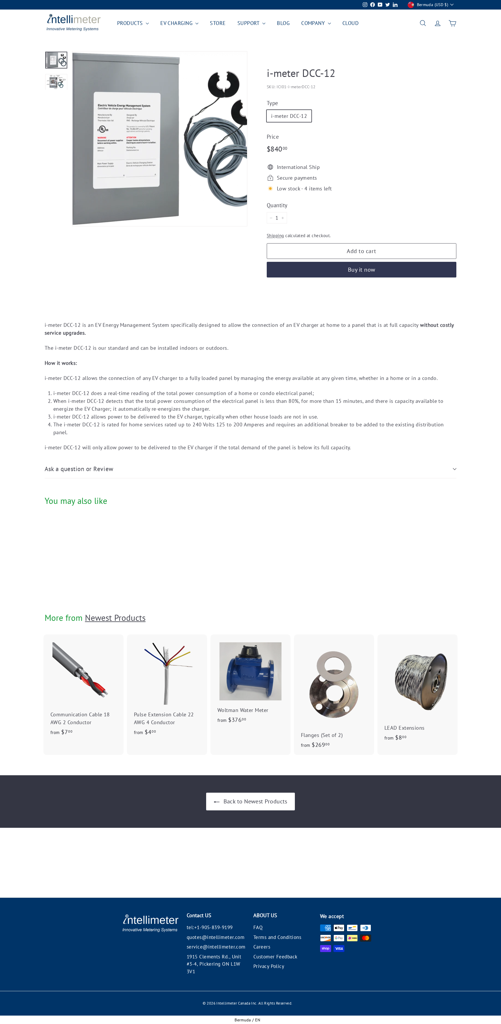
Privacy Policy (268, 966)
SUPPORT (249, 23)
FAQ (258, 927)
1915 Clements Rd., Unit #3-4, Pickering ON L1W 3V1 (214, 964)
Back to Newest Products (254, 801)
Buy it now (361, 269)
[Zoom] (159, 138)
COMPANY (313, 23)
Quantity (277, 205)
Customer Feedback (275, 956)
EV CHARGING (177, 23)
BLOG (283, 23)
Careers (261, 947)
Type (272, 103)
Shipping (275, 235)
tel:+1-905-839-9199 (210, 927)
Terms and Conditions (277, 937)
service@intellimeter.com (216, 947)
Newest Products (115, 617)
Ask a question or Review (79, 469)
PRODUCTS (130, 23)
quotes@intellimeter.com (215, 937)
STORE (218, 23)
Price (273, 136)
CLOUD (350, 23)
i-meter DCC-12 (289, 116)
